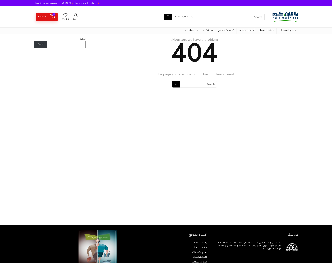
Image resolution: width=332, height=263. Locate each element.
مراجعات (193, 30)
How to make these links (85, 3)
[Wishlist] (65, 16)
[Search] (168, 17)
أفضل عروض (247, 30)
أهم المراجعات (200, 257)
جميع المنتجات (287, 30)
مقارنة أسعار (266, 30)
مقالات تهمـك (200, 247)
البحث (83, 39)
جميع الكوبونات (199, 252)
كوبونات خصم (226, 30)
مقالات (209, 30)
